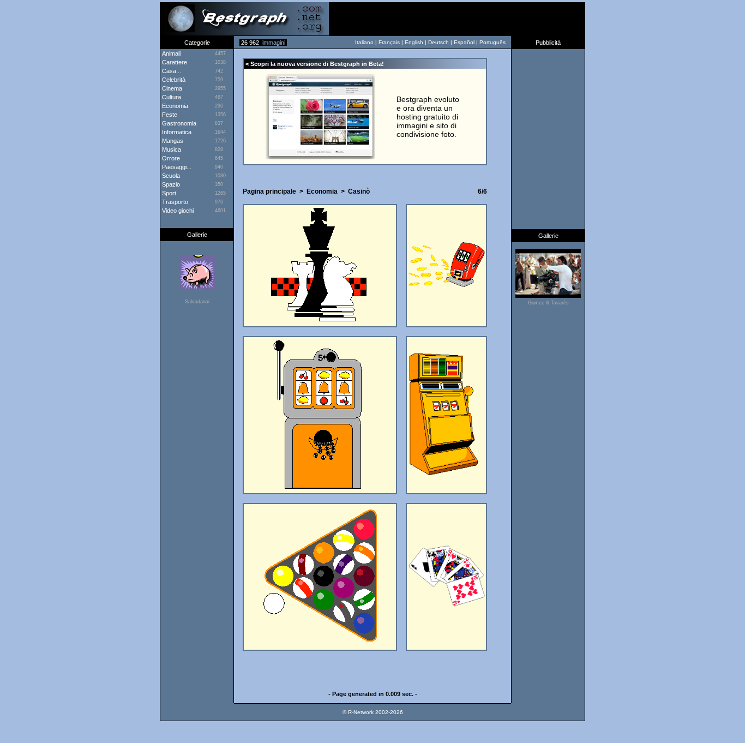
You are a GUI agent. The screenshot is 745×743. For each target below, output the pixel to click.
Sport (168, 193)
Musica (170, 149)
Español (464, 42)
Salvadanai (197, 301)
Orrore (170, 158)
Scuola (170, 175)
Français (389, 42)
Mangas (171, 140)
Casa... (170, 71)
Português (492, 42)
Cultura (170, 97)
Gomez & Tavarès (548, 302)
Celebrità (172, 79)
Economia (174, 106)
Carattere (173, 62)
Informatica (175, 132)
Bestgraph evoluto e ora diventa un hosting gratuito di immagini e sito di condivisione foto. (427, 117)
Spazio (170, 184)
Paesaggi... (175, 167)
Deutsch (438, 42)
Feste (168, 114)
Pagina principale (269, 191)
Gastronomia (178, 123)
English (414, 42)
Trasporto (174, 202)
